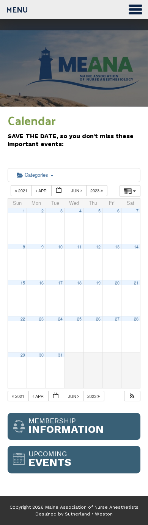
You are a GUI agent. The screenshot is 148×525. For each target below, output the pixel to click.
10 (60, 247)
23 (41, 319)
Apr (42, 190)
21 (136, 283)
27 (117, 319)
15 (22, 283)
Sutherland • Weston (89, 514)
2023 (95, 190)
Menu (17, 9)
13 (117, 247)
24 (60, 319)
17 (60, 283)
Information (66, 426)
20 (117, 283)
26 (98, 319)
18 (79, 283)
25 (79, 319)
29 (22, 355)
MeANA (74, 75)
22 (22, 319)
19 (98, 283)
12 (98, 247)
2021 (22, 190)
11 (79, 247)
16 (41, 283)
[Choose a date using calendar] (59, 190)
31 (60, 355)
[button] (132, 396)
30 (41, 355)
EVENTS (49, 459)
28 (136, 319)
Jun (75, 190)
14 (136, 247)
